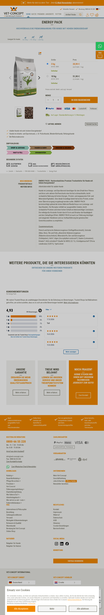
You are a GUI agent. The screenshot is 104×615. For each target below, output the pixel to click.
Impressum (31, 603)
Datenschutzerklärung (74, 600)
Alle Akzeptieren (21, 608)
